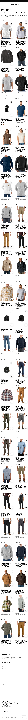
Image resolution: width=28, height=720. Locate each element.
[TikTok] (7, 713)
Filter (4, 20)
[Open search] (5, 4)
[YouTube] (9, 713)
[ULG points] (23, 4)
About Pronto (5, 719)
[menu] (2, 4)
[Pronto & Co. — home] (14, 4)
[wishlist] (21, 4)
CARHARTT (3, 40)
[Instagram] (5, 713)
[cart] (26, 4)
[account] (24, 4)
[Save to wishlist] (11, 24)
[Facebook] (3, 713)
